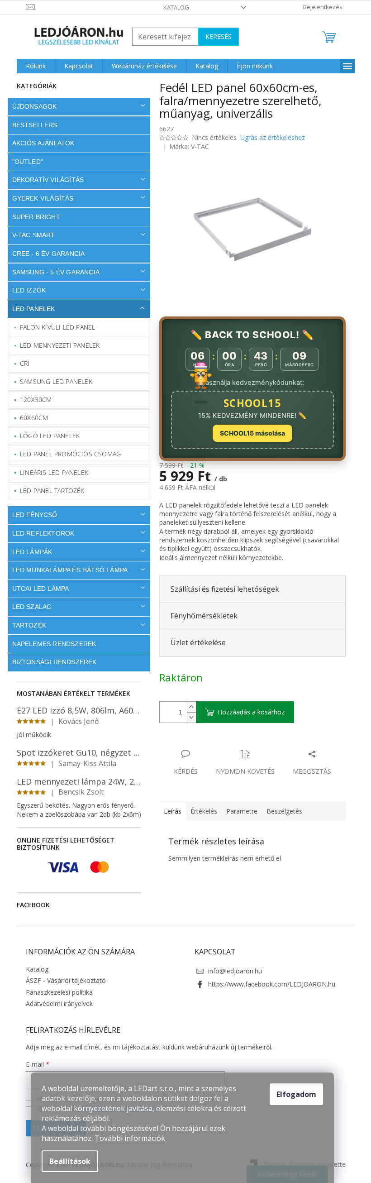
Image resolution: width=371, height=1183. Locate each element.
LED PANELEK (30, 308)
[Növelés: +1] (187, 707)
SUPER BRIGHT (33, 216)
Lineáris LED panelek (51, 472)
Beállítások (69, 1161)
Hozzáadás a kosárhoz (247, 712)
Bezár (219, 744)
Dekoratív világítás (45, 179)
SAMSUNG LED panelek (53, 381)
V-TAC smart (30, 235)
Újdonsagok (31, 106)
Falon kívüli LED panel (54, 327)
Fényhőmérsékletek (200, 616)
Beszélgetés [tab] (281, 811)
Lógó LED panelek (46, 435)
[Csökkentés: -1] (187, 717)
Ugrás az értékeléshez (269, 137)
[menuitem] (32, 66)
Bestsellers (31, 125)
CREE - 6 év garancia (45, 253)
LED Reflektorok (40, 533)
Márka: (186, 146)
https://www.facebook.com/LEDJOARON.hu (268, 984)
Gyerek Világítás (39, 198)
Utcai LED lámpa (37, 588)
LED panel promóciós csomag (67, 454)
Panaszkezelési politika (55, 992)
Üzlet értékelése (194, 642)
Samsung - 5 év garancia (52, 272)
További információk (130, 1138)
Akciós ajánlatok (40, 143)
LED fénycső (31, 514)
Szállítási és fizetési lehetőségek (221, 589)
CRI (22, 363)
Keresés (215, 36)
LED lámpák (29, 552)
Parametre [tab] (238, 811)
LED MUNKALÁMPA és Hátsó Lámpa (66, 570)
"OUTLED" (24, 161)
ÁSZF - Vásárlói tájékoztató (62, 980)
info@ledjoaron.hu (232, 971)
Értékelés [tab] (200, 811)
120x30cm (33, 399)
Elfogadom (296, 1094)
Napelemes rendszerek (51, 643)
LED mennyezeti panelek (56, 345)
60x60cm (31, 417)
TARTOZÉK (26, 625)
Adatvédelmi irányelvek (55, 1003)
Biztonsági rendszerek (51, 662)
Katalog (173, 7)
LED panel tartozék (49, 490)
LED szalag (28, 606)
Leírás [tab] (169, 811)
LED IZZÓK (26, 290)
